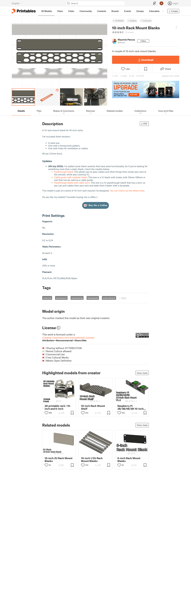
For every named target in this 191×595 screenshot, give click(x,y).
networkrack (109, 298)
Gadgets (133, 21)
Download (147, 59)
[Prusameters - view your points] (161, 3)
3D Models (119, 21)
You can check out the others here (127, 190)
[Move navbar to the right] (163, 11)
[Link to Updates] (54, 161)
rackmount (61, 298)
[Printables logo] (24, 11)
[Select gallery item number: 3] (96, 401)
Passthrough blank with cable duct (72, 182)
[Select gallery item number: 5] (136, 401)
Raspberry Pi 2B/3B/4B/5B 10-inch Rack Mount (130, 407)
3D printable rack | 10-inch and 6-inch (58, 407)
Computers (147, 21)
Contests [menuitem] (101, 11)
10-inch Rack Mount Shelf (93, 407)
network (47, 298)
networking (77, 298)
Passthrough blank (63, 171)
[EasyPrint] (154, 3)
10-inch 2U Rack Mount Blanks (58, 459)
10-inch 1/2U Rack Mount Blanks (92, 459)
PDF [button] (145, 123)
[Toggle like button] (46, 413)
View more (142, 373)
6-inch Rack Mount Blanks (128, 459)
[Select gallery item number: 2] (60, 401)
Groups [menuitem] (140, 11)
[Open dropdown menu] (176, 27)
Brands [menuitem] (115, 11)
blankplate (92, 298)
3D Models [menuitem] (46, 11)
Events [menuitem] (127, 11)
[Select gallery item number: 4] (99, 401)
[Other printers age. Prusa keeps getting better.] (145, 89)
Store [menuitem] (60, 11)
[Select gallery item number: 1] (57, 401)
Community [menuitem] (86, 11)
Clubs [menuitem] (71, 11)
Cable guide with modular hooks (70, 177)
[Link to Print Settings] (67, 215)
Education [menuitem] (154, 11)
